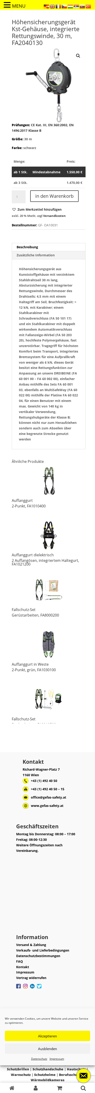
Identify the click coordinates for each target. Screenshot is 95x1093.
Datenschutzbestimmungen (38, 956)
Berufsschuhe (70, 1074)
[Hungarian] (71, 6)
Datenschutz (39, 1059)
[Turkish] (89, 6)
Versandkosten (54, 216)
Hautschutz (76, 1069)
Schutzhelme (45, 1074)
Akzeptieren (47, 1036)
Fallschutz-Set (24, 609)
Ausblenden (47, 1048)
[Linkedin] (32, 988)
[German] (47, 6)
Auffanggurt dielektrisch (33, 554)
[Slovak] (83, 6)
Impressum (57, 1059)
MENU (19, 6)
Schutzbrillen (18, 1069)
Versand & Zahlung (31, 945)
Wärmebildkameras (47, 1080)
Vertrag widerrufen (31, 978)
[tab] (49, 247)
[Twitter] (39, 988)
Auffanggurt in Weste (30, 664)
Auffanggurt (22, 500)
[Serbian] (77, 6)
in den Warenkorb (54, 196)
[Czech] (65, 6)
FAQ (19, 961)
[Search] (83, 1088)
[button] (37, 209)
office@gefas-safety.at (48, 797)
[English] (53, 6)
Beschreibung (27, 247)
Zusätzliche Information (36, 255)
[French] (59, 6)
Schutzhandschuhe (48, 1069)
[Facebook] (18, 988)
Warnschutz (21, 1074)
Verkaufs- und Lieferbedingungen (42, 950)
